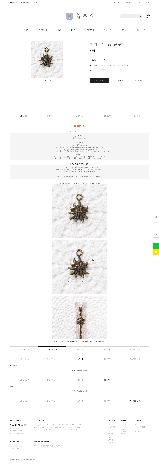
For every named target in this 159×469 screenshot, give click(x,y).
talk (156, 246)
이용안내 (137, 429)
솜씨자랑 (124, 427)
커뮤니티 (146, 2)
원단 (59, 30)
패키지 (26, 30)
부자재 (73, 30)
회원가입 (120, 2)
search (156, 223)
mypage (156, 217)
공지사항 (124, 425)
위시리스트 (139, 80)
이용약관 (137, 431)
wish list (156, 229)
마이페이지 (129, 2)
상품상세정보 (24, 116)
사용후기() (79, 116)
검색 (140, 16)
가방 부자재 (90, 30)
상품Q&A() (107, 116)
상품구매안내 (52, 116)
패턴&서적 (108, 30)
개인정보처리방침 (140, 427)
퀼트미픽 (110, 440)
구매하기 (99, 80)
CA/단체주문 (43, 30)
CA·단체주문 (111, 427)
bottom (156, 240)
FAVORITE (15, 2)
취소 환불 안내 (135, 116)
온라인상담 (124, 433)
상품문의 (124, 431)
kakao (156, 252)
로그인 (113, 2)
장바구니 (119, 80)
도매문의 (124, 429)
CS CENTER (27, 2)
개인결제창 (111, 442)
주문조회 (138, 2)
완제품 (123, 30)
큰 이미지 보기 (47, 80)
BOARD (36, 2)
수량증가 (107, 70)
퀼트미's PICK (141, 30)
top (156, 234)
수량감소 (110, 70)
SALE (109, 437)
